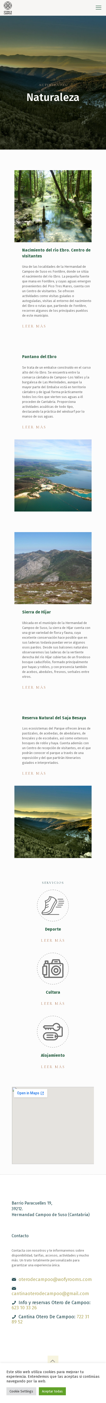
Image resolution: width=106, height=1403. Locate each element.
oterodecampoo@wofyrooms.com (55, 1279)
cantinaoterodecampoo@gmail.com (50, 1293)
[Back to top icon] (53, 1361)
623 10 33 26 (24, 1308)
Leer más (34, 326)
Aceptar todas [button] (52, 1391)
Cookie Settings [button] (21, 1391)
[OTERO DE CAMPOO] (8, 7)
